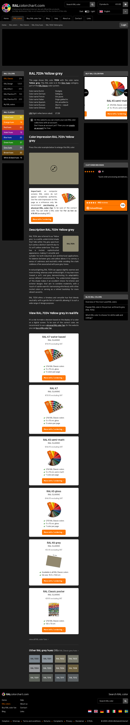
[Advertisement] (65, 47)
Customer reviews (95, 165)
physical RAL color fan (56, 325)
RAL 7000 (35, 659)
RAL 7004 (35, 668)
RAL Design (13, 84)
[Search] (92, 4)
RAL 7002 (60, 659)
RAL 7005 (47, 668)
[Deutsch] (102, 711)
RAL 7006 (60, 668)
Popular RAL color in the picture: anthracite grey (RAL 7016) (105, 308)
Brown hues (13, 153)
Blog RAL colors (94, 297)
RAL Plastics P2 (13, 99)
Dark (81, 11)
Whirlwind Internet (120, 721)
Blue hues (13, 137)
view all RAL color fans (38, 639)
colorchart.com (17, 694)
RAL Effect (13, 89)
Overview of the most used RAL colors (101, 302)
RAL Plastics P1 (13, 94)
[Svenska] (126, 711)
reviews (103, 203)
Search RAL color (118, 694)
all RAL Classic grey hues (67, 651)
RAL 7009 (35, 678)
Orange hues (13, 122)
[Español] (120, 711)
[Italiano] (114, 711)
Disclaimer (80, 721)
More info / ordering (42, 219)
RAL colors (9, 73)
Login (123, 25)
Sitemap (16, 721)
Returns (47, 721)
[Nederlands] (90, 711)
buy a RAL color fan (44, 328)
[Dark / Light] (87, 11)
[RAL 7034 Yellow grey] (54, 168)
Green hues (13, 143)
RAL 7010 (47, 678)
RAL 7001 (47, 659)
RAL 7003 (73, 659)
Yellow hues (13, 117)
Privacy (69, 721)
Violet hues (13, 132)
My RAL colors (9, 104)
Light (93, 11)
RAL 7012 (73, 678)
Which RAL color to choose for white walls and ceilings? (104, 316)
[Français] (108, 711)
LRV (30, 113)
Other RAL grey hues (43, 650)
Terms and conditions (32, 721)
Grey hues (13, 148)
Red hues (13, 127)
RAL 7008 (73, 668)
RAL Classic (13, 79)
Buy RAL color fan (94, 73)
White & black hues (13, 158)
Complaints (58, 721)
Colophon (6, 721)
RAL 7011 (60, 678)
